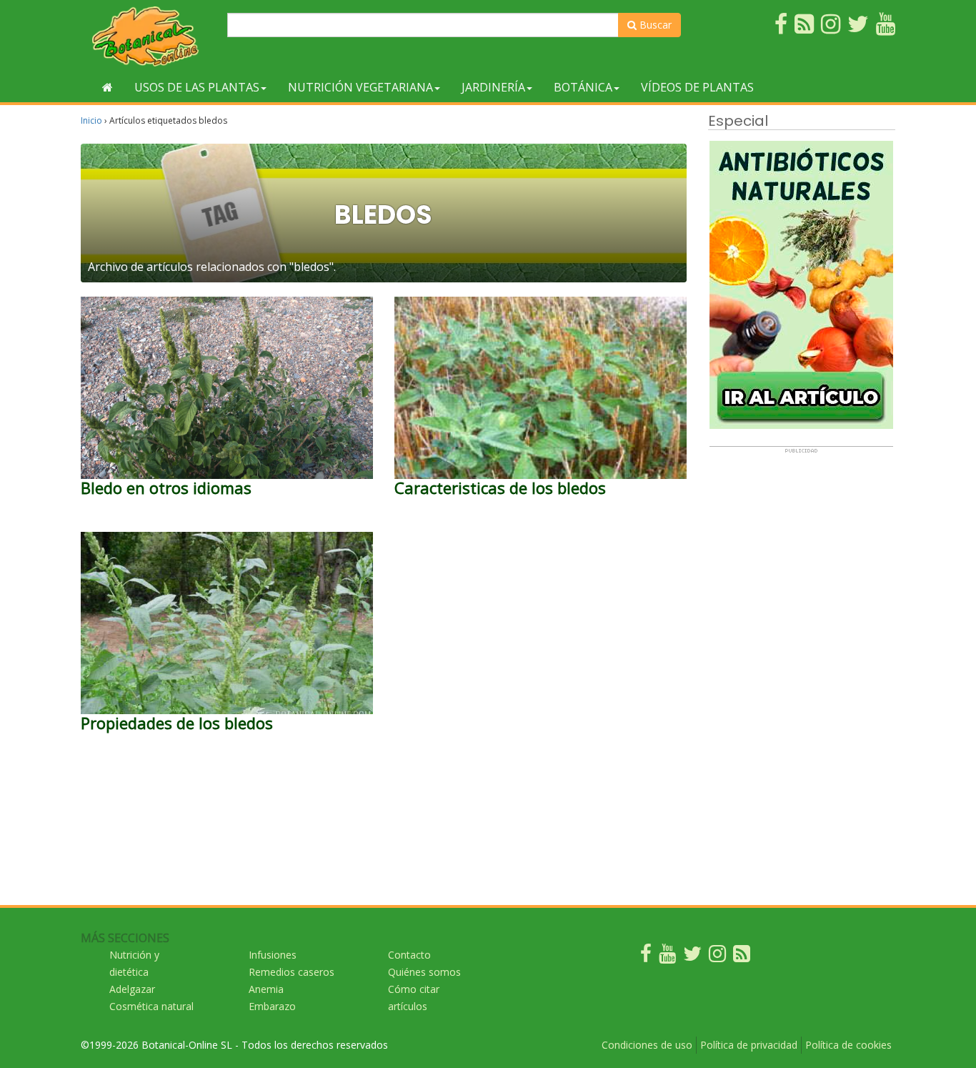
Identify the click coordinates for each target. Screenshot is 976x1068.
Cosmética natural (151, 1006)
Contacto (409, 954)
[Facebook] (646, 957)
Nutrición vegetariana (360, 87)
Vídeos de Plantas (697, 87)
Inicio (91, 120)
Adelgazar (132, 989)
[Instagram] (717, 957)
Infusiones (273, 954)
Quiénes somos (424, 972)
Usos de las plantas (196, 87)
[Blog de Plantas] (741, 957)
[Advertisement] (801, 668)
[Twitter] (692, 957)
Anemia (266, 989)
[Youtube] (667, 957)
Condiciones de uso (647, 1045)
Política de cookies (848, 1045)
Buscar (654, 24)
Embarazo (272, 1006)
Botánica (583, 87)
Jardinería (493, 87)
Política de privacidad (748, 1045)
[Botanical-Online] (148, 36)
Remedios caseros (291, 972)
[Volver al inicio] (107, 87)
